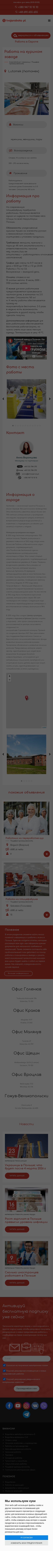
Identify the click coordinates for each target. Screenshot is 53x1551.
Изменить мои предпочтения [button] (26, 1543)
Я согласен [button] (27, 1538)
